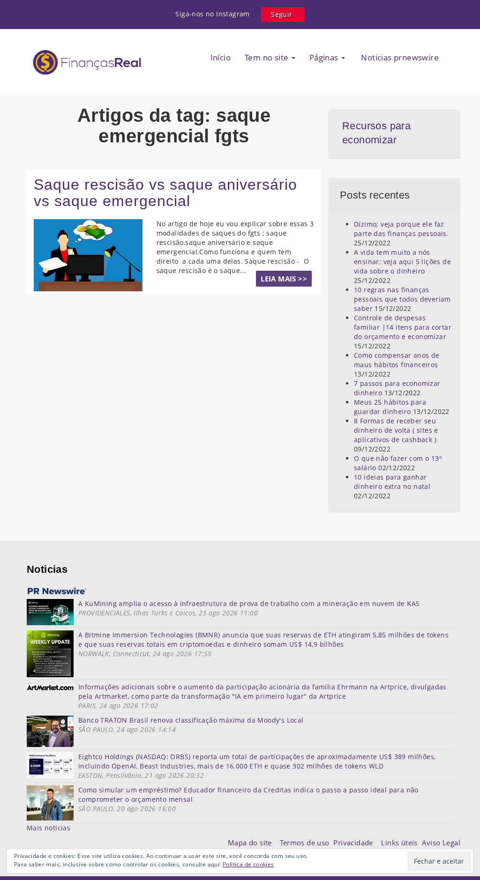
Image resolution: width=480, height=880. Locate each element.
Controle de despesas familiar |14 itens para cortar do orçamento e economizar (402, 327)
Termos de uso (306, 842)
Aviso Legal (441, 842)
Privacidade (357, 842)
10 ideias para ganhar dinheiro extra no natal (392, 482)
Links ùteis (401, 842)
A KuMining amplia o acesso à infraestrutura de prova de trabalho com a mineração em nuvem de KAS (249, 603)
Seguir (281, 14)
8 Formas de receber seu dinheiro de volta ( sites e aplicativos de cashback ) (396, 430)
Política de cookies (248, 864)
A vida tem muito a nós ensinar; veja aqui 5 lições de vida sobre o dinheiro (402, 261)
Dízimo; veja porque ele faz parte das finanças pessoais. (401, 229)
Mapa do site (252, 842)
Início (220, 57)
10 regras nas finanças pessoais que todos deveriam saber (402, 299)
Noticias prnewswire (399, 57)
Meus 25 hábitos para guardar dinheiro (390, 407)
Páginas (324, 57)
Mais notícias (48, 827)
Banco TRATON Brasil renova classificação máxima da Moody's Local (191, 720)
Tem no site (268, 57)
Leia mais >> (284, 278)
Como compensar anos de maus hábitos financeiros (397, 360)
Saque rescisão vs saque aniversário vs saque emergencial (165, 192)
